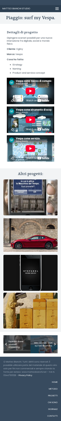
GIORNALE (53, 409)
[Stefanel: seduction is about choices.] (30, 273)
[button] (57, 8)
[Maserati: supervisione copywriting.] (30, 235)
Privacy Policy (25, 375)
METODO (53, 388)
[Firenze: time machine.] (30, 197)
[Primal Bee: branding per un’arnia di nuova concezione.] (30, 311)
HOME (55, 382)
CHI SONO (53, 402)
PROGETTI (53, 395)
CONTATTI (52, 416)
